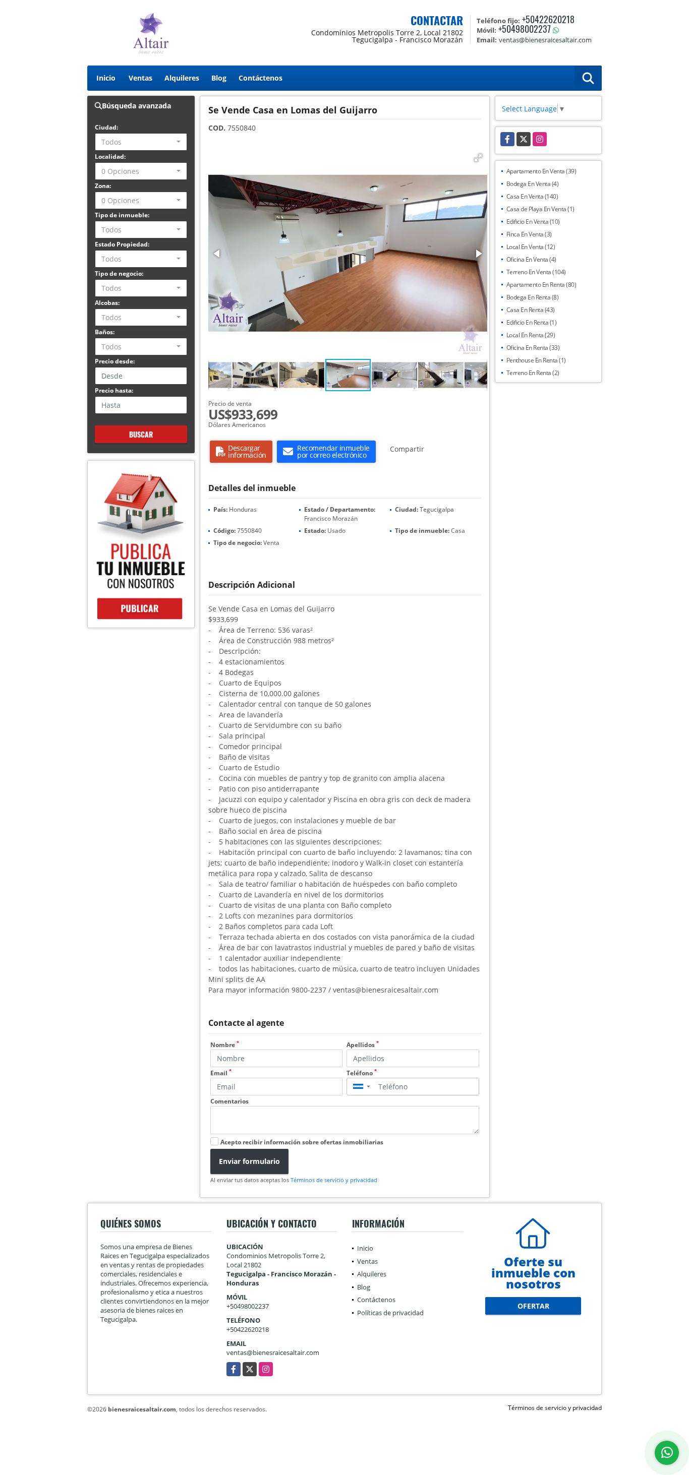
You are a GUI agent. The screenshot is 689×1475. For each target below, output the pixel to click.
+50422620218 (548, 19)
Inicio (106, 78)
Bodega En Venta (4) (532, 183)
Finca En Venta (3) (529, 234)
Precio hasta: (114, 390)
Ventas (140, 78)
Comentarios (229, 1101)
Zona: (103, 185)
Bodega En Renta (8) (532, 297)
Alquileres (181, 78)
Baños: (104, 332)
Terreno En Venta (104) (536, 272)
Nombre (224, 1044)
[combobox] (141, 142)
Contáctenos (260, 78)
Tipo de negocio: (119, 273)
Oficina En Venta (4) (531, 259)
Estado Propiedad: (122, 244)
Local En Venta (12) (530, 246)
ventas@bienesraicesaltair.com (272, 1352)
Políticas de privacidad (390, 1312)
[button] (478, 158)
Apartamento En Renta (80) (541, 284)
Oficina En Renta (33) (533, 347)
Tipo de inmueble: (122, 215)
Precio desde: (115, 361)
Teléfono (362, 1073)
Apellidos (363, 1044)
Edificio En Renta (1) (531, 322)
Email (221, 1073)
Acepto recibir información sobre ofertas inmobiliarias (301, 1142)
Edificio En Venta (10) (533, 221)
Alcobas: (107, 302)
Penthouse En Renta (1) (536, 360)
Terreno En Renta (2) (532, 372)
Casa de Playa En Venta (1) (540, 209)
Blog (218, 78)
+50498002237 (524, 28)
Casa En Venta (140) (532, 196)
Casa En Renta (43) (530, 309)
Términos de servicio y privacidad (334, 1180)
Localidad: (110, 156)
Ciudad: (106, 127)
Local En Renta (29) (530, 335)
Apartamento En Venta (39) (541, 171)
